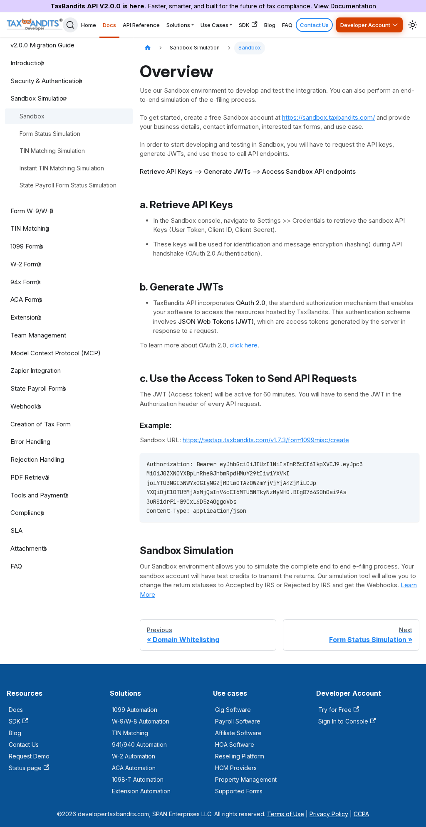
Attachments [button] (28, 548)
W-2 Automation (133, 756)
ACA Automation (134, 767)
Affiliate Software (238, 732)
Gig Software (233, 709)
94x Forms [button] (25, 282)
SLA (16, 530)
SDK (244, 25)
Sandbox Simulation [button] (38, 98)
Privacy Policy (329, 813)
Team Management (38, 335)
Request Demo (29, 756)
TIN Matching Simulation (52, 150)
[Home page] (148, 48)
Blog (269, 25)
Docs (109, 25)
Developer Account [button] (365, 25)
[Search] (70, 24)
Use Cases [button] (214, 25)
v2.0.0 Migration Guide (42, 45)
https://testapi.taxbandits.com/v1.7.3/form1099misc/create (266, 440)
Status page (25, 767)
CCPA (361, 813)
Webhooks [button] (25, 406)
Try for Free (335, 709)
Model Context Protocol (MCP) (55, 353)
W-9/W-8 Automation (140, 721)
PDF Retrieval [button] (30, 477)
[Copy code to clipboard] (409, 463)
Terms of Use (285, 813)
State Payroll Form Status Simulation (68, 185)
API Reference (141, 25)
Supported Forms (239, 791)
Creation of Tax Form (40, 424)
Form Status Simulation (50, 133)
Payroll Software (237, 721)
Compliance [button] (27, 513)
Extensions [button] (26, 317)
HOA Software (234, 744)
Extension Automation (141, 791)
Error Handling (30, 441)
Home (88, 25)
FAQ (287, 25)
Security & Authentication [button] (46, 81)
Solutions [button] (178, 25)
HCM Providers (236, 767)
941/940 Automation (139, 744)
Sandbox (32, 116)
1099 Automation (134, 709)
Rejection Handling (37, 459)
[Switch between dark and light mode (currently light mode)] (412, 25)
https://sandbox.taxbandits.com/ (328, 117)
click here (244, 345)
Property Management (246, 779)
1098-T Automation (137, 779)
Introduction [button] (27, 63)
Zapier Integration (35, 370)
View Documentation (345, 6)
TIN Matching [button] (29, 228)
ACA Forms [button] (26, 299)
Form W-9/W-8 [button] (32, 211)
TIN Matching (130, 732)
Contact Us (314, 25)
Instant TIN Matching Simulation (62, 168)
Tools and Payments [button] (39, 495)
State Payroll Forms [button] (38, 388)
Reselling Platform (239, 756)
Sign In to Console (343, 721)
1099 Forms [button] (26, 246)
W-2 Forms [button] (26, 264)
